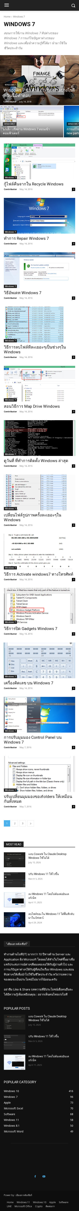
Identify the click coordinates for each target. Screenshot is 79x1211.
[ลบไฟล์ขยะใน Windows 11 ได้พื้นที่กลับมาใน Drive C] (14, 919)
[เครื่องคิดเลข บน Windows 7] (39, 660)
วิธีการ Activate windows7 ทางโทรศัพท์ (38, 574)
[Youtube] (43, 1176)
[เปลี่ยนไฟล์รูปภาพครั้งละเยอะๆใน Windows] (39, 492)
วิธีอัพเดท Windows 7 (22, 293)
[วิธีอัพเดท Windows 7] (39, 270)
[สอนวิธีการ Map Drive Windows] (39, 384)
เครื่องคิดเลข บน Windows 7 (28, 683)
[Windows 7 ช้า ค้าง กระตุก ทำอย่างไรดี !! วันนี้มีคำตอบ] (39, 80)
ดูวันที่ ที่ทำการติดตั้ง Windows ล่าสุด (36, 460)
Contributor (10, 189)
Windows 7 (10, 85)
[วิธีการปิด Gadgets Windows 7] (39, 606)
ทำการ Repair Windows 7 (26, 238)
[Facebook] (35, 1176)
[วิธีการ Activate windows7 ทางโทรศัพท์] (39, 551)
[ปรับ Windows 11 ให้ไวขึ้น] (14, 879)
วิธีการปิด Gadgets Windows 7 (30, 628)
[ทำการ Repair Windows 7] (39, 216)
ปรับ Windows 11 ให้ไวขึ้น (43, 874)
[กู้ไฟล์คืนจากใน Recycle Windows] (39, 161)
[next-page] (30, 823)
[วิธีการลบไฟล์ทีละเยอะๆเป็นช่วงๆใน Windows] (39, 324)
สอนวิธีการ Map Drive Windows (32, 406)
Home (7, 16)
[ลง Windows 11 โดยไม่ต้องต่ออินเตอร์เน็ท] (14, 899)
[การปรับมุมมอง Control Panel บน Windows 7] (39, 715)
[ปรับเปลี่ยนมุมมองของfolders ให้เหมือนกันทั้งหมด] (39, 774)
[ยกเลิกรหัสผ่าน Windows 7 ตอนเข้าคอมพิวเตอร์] (31, 121)
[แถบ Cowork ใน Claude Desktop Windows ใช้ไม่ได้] (14, 859)
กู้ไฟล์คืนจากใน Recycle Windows (33, 184)
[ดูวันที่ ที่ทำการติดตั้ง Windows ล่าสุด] (39, 438)
